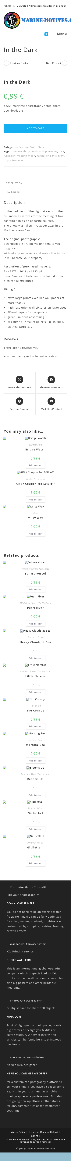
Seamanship (35, 444)
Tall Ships (44, 568)
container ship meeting (43, 151)
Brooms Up (35, 779)
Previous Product (19, 63)
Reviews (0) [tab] (13, 191)
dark (61, 151)
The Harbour (44, 603)
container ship (19, 151)
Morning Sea (35, 745)
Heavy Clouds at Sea (35, 642)
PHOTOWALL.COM (19, 960)
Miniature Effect (28, 603)
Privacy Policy (17, 1132)
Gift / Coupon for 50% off (35, 484)
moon (31, 155)
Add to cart (35, 128)
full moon (10, 155)
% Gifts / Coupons (35, 479)
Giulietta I (35, 813)
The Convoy (35, 710)
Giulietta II (35, 847)
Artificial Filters (29, 568)
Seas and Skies (27, 147)
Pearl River (35, 608)
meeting (22, 155)
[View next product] (64, 63)
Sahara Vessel (35, 573)
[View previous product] (6, 63)
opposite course (13, 160)
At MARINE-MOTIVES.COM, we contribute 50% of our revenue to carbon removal (35, 1140)
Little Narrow (35, 676)
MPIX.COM (14, 1016)
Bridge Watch (35, 449)
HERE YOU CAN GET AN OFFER (27, 1073)
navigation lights (47, 155)
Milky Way (35, 518)
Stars (41, 147)
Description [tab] (14, 183)
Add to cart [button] (36, 465)
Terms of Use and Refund (43, 1132)
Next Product (53, 63)
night (61, 155)
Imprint (34, 1135)
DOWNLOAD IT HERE (20, 903)
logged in (28, 356)
